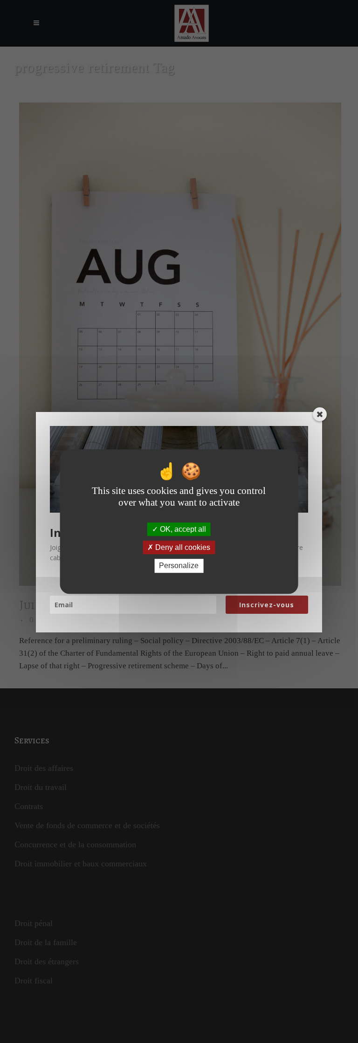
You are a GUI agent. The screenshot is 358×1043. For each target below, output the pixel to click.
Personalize (179, 566)
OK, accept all (182, 529)
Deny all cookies (181, 547)
